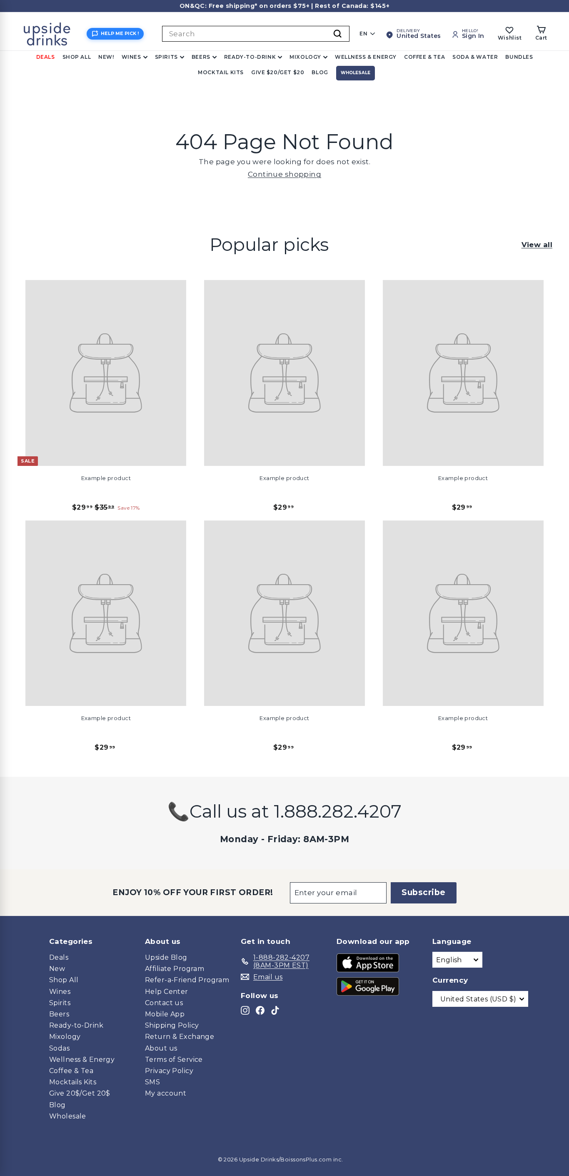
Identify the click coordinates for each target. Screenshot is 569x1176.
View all (537, 244)
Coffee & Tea (424, 57)
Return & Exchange (179, 1037)
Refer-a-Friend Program (187, 980)
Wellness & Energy (366, 57)
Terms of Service (174, 1059)
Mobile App (165, 1014)
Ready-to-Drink (250, 57)
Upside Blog (166, 957)
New (57, 969)
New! (106, 57)
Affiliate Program (174, 969)
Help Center (166, 992)
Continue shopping (284, 174)
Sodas (59, 1048)
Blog (320, 72)
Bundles (519, 57)
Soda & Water (475, 57)
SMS (152, 1082)
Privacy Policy (169, 1071)
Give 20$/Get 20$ (79, 1093)
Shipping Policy (172, 1025)
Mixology (305, 57)
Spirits (166, 57)
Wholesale (355, 72)
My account (165, 1093)
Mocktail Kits (221, 72)
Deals (45, 57)
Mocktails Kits (72, 1082)
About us (161, 1048)
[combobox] (255, 34)
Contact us (164, 1003)
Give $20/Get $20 (277, 72)
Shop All (76, 57)
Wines (131, 57)
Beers (201, 57)
